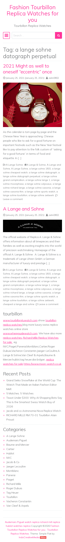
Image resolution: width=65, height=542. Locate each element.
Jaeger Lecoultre (16, 466)
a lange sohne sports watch (40, 191)
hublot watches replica (18, 525)
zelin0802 (54, 77)
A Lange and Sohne (23, 209)
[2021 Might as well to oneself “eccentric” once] (32, 105)
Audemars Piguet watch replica (22, 522)
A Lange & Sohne (36, 164)
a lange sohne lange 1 (38, 180)
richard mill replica (50, 522)
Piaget (10, 479)
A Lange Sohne (14, 164)
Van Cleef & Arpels (17, 505)
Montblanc (12, 470)
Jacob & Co (12, 462)
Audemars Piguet (16, 440)
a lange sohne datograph (43, 172)
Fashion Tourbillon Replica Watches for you (32, 13)
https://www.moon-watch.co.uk (42, 364)
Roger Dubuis (14, 488)
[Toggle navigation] (6, 35)
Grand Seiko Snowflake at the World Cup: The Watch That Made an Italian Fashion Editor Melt (33, 385)
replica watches (12, 337)
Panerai (10, 475)
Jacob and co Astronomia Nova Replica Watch (33, 410)
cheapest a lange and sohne (18, 304)
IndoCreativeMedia (29, 537)
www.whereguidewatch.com (20, 333)
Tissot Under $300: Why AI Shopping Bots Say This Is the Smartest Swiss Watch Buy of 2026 (34, 402)
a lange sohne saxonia (38, 187)
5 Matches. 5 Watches (20, 393)
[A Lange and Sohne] (32, 226)
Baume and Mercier (17, 444)
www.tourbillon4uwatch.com (20, 320)
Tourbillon (12, 497)
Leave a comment (13, 199)
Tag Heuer (12, 492)
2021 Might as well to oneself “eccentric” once (27, 69)
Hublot (10, 453)
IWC (9, 457)
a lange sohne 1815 (40, 168)
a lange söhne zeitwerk (41, 195)
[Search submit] (58, 35)
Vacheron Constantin (18, 501)
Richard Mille (13, 484)
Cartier (10, 449)
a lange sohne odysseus (38, 183)
